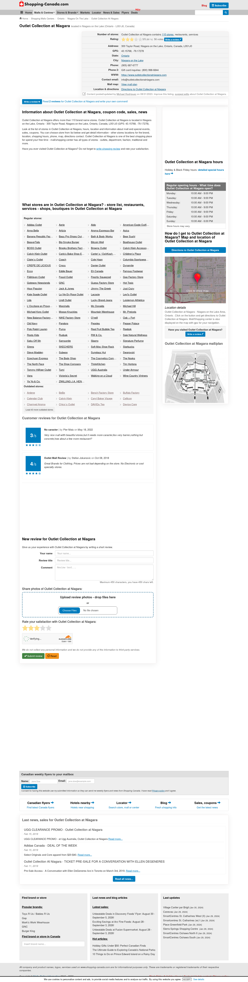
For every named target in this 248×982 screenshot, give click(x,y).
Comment (46, 567)
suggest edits (182, 94)
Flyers (125, 12)
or (88, 600)
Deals (134, 12)
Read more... (115, 839)
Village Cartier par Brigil (183, 907)
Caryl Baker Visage (101, 398)
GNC (25, 926)
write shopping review (108, 148)
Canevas (175, 911)
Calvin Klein (65, 398)
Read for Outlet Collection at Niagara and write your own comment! (85, 101)
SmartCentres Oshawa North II (187, 933)
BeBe (62, 392)
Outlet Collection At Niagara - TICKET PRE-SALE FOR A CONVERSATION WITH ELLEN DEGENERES (94, 861)
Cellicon (127, 398)
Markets (85, 12)
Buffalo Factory (131, 392)
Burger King (28, 931)
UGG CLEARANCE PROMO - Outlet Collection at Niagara (63, 829)
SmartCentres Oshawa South (186, 937)
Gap (24, 918)
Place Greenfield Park (182, 924)
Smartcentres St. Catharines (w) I (189, 920)
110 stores (168, 34)
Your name (46, 553)
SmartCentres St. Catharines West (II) (191, 916)
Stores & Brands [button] (66, 12)
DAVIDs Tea (97, 404)
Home (28, 12)
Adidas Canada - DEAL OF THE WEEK (50, 845)
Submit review (34, 656)
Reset (53, 656)
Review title (45, 560)
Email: (62, 781)
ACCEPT (187, 979)
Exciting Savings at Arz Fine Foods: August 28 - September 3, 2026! (118, 923)
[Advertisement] (47, 55)
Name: (25, 781)
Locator (96, 12)
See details (198, 979)
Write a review (172, 39)
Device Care (130, 404)
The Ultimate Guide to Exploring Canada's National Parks (123, 949)
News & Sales (111, 12)
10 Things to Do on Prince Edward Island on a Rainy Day (123, 954)
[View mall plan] (195, 376)
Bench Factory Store (102, 392)
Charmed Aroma (36, 404)
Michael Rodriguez (126, 94)
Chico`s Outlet (67, 404)
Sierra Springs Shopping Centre (188, 928)
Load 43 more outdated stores (39, 409)
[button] (21, 12)
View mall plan (129, 84)
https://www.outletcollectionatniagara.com (144, 75)
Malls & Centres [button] (43, 12)
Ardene (31, 392)
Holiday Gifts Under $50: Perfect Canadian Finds (119, 945)
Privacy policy (158, 790)
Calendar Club (35, 398)
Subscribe (220, 5)
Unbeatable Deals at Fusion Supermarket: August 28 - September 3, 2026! (122, 931)
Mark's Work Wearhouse (35, 922)
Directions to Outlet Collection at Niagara (143, 89)
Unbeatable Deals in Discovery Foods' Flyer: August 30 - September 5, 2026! (123, 915)
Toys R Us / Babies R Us (36, 913)
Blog (204, 5)
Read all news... (124, 879)
